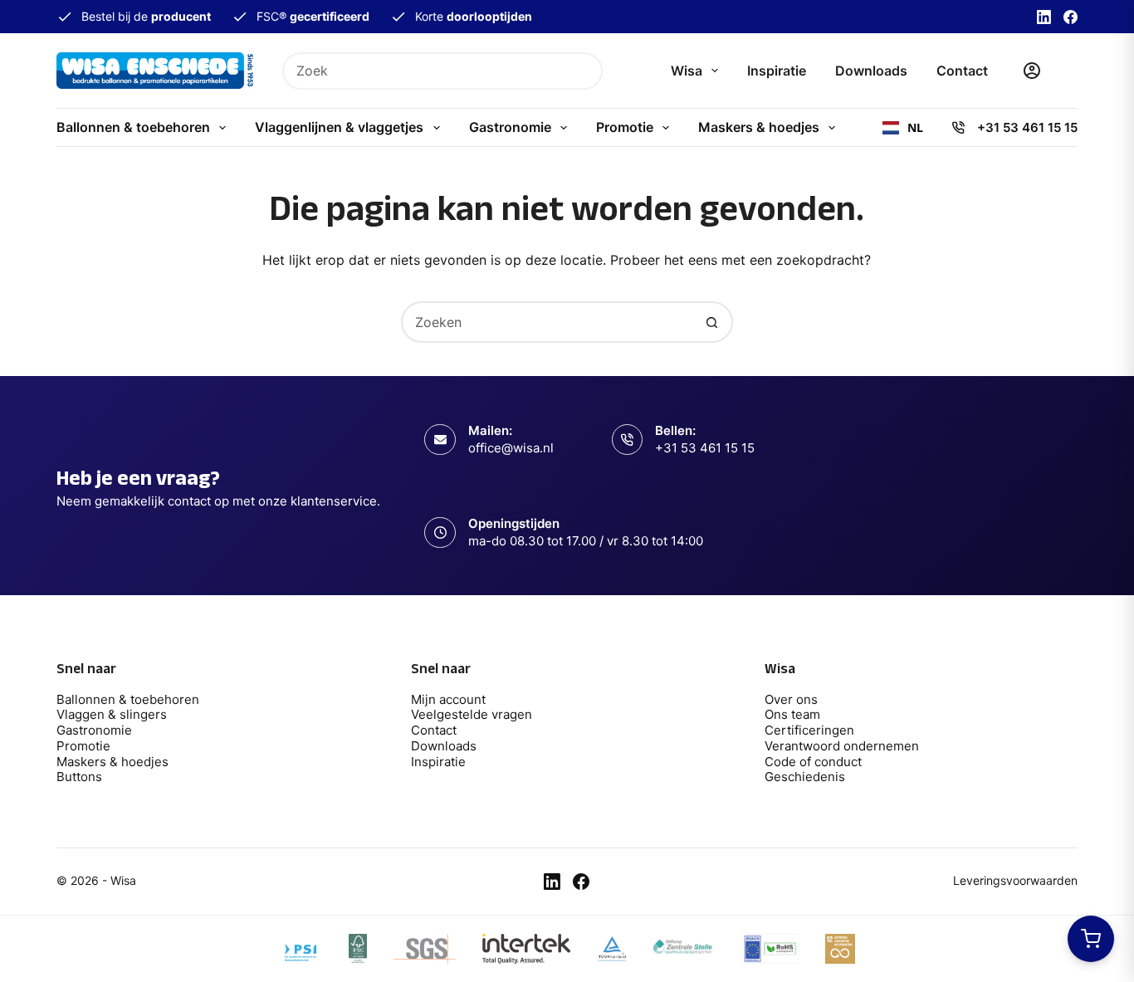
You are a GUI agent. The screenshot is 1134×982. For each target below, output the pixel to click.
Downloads (871, 70)
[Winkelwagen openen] (1091, 939)
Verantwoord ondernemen (842, 746)
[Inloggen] (1032, 70)
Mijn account (448, 699)
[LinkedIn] (1044, 17)
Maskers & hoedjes (758, 127)
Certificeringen (809, 730)
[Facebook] (1070, 17)
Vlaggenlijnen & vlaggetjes (339, 127)
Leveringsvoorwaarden (1015, 880)
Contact (962, 70)
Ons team (792, 714)
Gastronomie (510, 127)
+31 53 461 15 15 (1027, 127)
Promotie (624, 127)
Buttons (79, 776)
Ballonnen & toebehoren (133, 127)
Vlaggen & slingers (111, 714)
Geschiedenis (805, 776)
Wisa (686, 70)
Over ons (791, 699)
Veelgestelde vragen (471, 714)
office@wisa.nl (511, 448)
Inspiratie (776, 70)
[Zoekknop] (584, 71)
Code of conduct (813, 761)
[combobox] (425, 71)
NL (915, 127)
